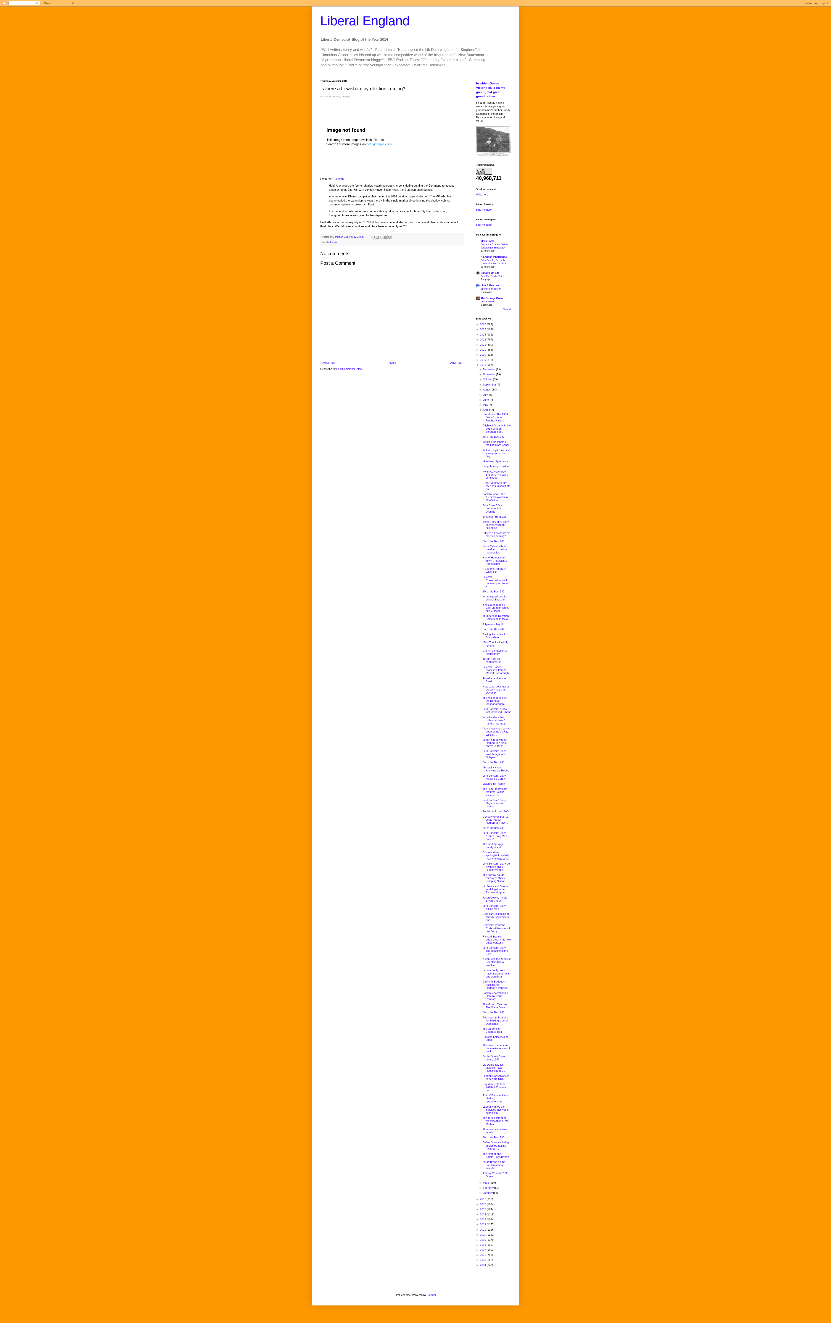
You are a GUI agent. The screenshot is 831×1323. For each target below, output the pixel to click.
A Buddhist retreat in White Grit (494, 570)
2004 (483, 1265)
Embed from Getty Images (335, 96)
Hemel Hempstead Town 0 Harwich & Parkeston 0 (495, 560)
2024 (483, 334)
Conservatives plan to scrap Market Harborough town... (495, 819)
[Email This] (373, 237)
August (487, 389)
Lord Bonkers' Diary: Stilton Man (494, 907)
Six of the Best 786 (493, 541)
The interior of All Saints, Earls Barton (496, 1155)
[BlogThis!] (377, 237)
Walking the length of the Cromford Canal (496, 443)
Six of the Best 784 (493, 629)
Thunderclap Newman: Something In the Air (496, 618)
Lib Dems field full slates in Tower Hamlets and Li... (494, 1068)
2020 (483, 354)
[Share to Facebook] (385, 237)
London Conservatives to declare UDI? (496, 1078)
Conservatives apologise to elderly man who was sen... (496, 855)
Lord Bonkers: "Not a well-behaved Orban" (497, 711)
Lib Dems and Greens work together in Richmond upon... (495, 889)
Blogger (431, 1295)
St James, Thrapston (495, 516)
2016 (483, 1204)
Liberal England (365, 21)
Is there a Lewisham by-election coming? (497, 535)
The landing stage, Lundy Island (493, 846)
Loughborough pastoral (496, 466)
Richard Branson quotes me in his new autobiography (497, 939)
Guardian (338, 179)
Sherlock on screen (491, 288)
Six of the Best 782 (493, 827)
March (487, 1182)
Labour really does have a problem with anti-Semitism (496, 973)
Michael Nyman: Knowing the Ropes (496, 769)
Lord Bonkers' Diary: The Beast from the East (495, 951)
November (489, 374)
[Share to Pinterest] (389, 237)
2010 (483, 1234)
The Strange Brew (492, 298)
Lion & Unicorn (490, 285)
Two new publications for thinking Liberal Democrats (495, 1020)
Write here (482, 194)
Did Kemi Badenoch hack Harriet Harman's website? (495, 984)
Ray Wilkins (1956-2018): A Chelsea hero (494, 1087)
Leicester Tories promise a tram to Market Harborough (496, 670)
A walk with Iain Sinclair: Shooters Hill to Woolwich (497, 962)
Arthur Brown (487, 301)
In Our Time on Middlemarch (492, 660)
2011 (483, 1229)
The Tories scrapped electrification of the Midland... (496, 1121)
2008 (483, 1244)
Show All (507, 309)
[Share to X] (381, 237)
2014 (483, 1214)
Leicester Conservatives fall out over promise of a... (495, 582)
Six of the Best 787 (493, 436)
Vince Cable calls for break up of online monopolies (495, 549)
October (488, 379)
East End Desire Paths (492, 276)
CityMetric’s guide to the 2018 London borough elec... (497, 428)
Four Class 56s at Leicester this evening (493, 508)
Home (392, 362)
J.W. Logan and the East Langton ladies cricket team (496, 608)
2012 (483, 1224)
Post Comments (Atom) (349, 369)
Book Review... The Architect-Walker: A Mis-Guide (495, 497)
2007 (483, 1249)
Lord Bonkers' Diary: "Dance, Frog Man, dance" (495, 836)
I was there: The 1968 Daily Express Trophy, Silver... (495, 417)
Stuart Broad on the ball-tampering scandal (494, 1165)
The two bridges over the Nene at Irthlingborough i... (495, 701)
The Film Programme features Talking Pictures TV (495, 792)
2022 (483, 344)
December (489, 369)
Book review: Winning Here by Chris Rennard (495, 996)
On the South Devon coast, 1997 (494, 1058)
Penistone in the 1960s (496, 811)
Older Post (456, 362)
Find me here (484, 209)
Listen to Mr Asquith (494, 783)
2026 (483, 324)
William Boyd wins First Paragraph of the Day (496, 453)
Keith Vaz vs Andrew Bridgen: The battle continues (495, 474)
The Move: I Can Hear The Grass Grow (495, 1006)
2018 (483, 364)
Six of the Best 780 (493, 1137)
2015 (483, 1209)
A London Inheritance (494, 256)
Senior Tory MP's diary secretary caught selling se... (496, 525)
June (486, 399)
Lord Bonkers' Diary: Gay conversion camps (494, 803)
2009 (483, 1239)
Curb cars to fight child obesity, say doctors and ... (496, 917)
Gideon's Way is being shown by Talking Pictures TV (496, 1145)
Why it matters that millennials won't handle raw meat (494, 720)
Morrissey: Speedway (495, 461)
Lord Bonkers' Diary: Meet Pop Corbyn (494, 777)
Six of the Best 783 (493, 762)
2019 (483, 359)
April (486, 409)
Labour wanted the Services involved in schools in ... (496, 1110)
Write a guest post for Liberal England (495, 598)
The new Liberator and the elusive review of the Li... (496, 1048)
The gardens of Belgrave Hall (492, 1030)
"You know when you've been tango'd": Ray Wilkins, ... (496, 731)
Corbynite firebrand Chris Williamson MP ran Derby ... (496, 928)
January (488, 1192)
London (334, 242)
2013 (483, 1219)
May (486, 404)
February (488, 1187)
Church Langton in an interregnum (495, 652)
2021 (483, 349)
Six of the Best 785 (493, 591)
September (490, 384)
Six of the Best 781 (493, 1012)
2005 (483, 1260)
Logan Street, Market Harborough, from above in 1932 (495, 743)
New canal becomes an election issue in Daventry (496, 689)
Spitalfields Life (490, 272)
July (485, 394)
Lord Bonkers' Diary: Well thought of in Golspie (494, 754)
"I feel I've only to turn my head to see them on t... (496, 486)
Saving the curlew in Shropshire (494, 636)
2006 (483, 1255)
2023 (483, 339)
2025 (483, 329)
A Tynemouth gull (493, 624)
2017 (483, 1199)
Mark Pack (487, 241)
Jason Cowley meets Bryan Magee (495, 899)
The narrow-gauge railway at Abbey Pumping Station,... (495, 878)
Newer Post (328, 362)
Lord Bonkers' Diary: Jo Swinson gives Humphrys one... (496, 866)
